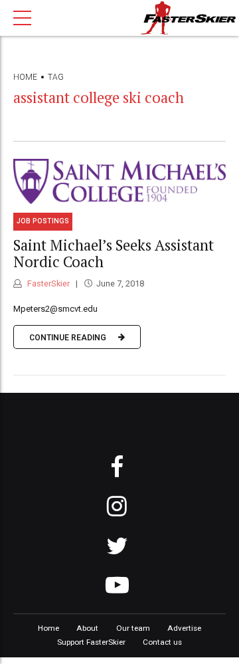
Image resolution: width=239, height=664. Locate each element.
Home (25, 77)
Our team (133, 628)
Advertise (184, 628)
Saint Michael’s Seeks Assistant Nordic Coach (113, 253)
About (87, 628)
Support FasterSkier (91, 642)
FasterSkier (47, 283)
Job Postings (43, 221)
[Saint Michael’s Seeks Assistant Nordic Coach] (119, 181)
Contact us (162, 642)
